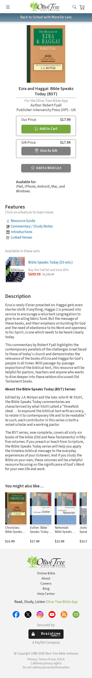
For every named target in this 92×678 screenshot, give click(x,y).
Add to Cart (48, 128)
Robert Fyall (52, 105)
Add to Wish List (48, 168)
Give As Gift (48, 150)
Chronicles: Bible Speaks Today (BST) (13, 532)
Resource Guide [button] (23, 220)
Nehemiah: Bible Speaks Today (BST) (63, 532)
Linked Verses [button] (21, 237)
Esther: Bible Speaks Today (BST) (39, 532)
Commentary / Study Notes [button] (32, 226)
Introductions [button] (21, 232)
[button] (74, 7)
